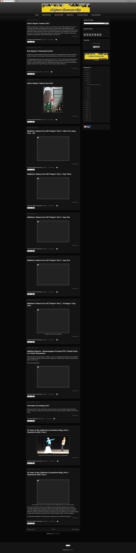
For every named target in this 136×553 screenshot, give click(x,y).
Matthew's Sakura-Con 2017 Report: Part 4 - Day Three (49, 174)
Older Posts (75, 529)
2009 (87, 115)
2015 (87, 103)
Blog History (70, 15)
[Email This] (28, 42)
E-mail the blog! (96, 43)
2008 (87, 118)
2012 (87, 109)
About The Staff (59, 15)
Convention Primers (82, 15)
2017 (87, 80)
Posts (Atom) (56, 533)
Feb (88, 96)
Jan (88, 98)
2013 (87, 107)
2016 (87, 100)
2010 (87, 113)
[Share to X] (31, 42)
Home (37, 15)
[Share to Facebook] (32, 42)
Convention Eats (96, 15)
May (88, 89)
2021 (87, 72)
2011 (87, 111)
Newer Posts (31, 529)
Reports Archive (46, 15)
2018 (87, 78)
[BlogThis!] (29, 42)
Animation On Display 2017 (38, 406)
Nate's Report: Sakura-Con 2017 (40, 83)
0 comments (50, 39)
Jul (88, 82)
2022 (87, 70)
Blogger (71, 549)
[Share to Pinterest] (34, 42)
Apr (88, 91)
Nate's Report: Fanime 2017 (38, 23)
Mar (88, 93)
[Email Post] (56, 39)
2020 (87, 74)
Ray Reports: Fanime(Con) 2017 (40, 51)
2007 (87, 120)
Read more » (75, 36)
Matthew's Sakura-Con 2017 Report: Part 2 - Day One (48, 260)
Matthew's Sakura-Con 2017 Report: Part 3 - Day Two (48, 217)
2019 (87, 76)
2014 (87, 105)
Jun (88, 87)
